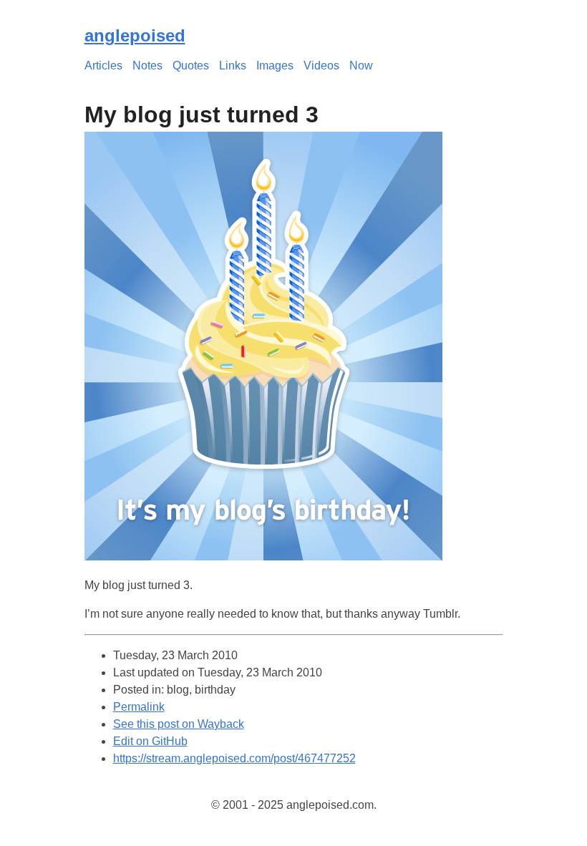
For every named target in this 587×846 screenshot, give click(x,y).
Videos (321, 65)
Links (232, 65)
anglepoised (134, 35)
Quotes (191, 65)
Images (275, 65)
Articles (103, 65)
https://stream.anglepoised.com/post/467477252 (234, 758)
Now (361, 65)
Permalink (139, 707)
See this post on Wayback (178, 724)
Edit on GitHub (150, 741)
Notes (147, 65)
